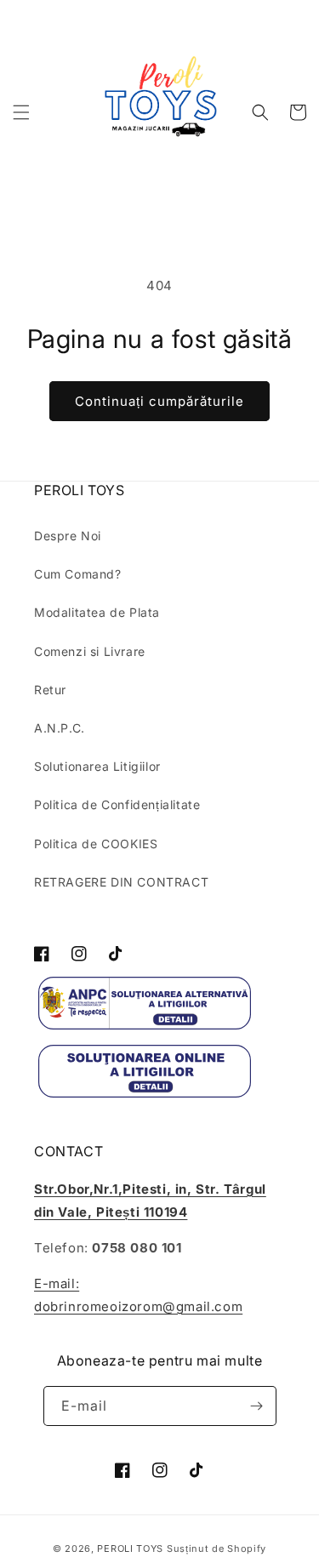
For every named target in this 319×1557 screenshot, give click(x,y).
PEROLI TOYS (130, 1548)
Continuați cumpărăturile (159, 401)
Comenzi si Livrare (89, 651)
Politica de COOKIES (95, 843)
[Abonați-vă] (257, 1406)
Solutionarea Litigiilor (97, 766)
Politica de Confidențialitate (117, 804)
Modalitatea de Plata (97, 612)
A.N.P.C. (59, 728)
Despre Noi (67, 535)
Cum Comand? (78, 574)
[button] (21, 112)
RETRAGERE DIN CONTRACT (121, 882)
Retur (50, 689)
